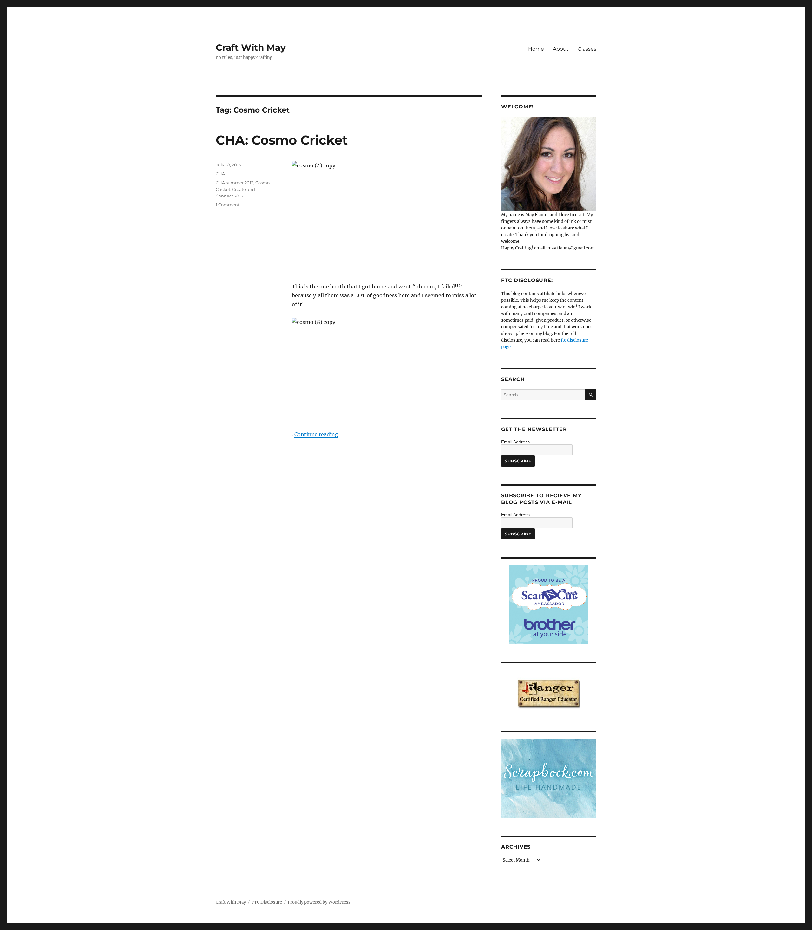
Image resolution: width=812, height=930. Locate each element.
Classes (587, 49)
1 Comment (227, 204)
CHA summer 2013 (234, 182)
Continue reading (316, 434)
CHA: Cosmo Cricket (282, 140)
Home (536, 49)
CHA (220, 173)
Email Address (515, 441)
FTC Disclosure (267, 902)
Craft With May (251, 47)
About (561, 49)
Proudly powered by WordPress (319, 902)
